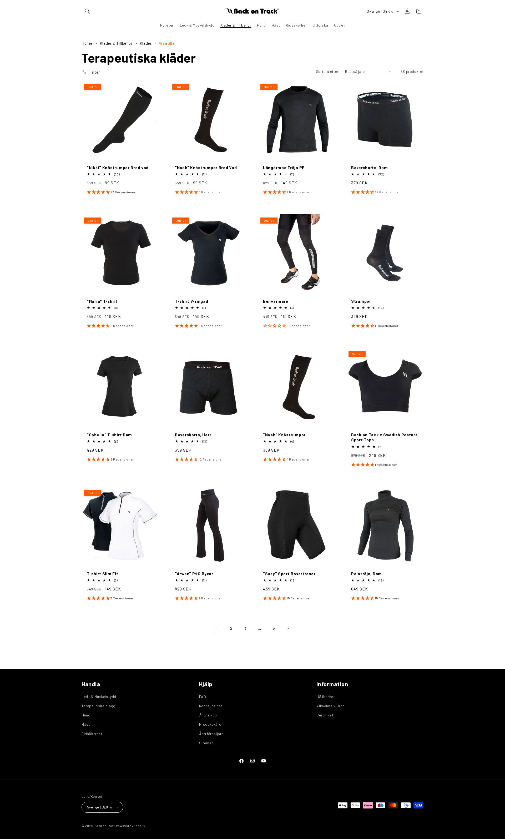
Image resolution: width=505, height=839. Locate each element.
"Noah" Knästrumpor (284, 434)
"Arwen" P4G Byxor (194, 573)
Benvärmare (275, 301)
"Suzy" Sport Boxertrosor (289, 573)
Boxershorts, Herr (193, 434)
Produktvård (210, 724)
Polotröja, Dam (366, 573)
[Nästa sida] (288, 628)
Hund (86, 715)
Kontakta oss (211, 706)
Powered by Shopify (130, 825)
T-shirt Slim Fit (102, 573)
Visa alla (166, 43)
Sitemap (206, 743)
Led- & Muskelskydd (99, 696)
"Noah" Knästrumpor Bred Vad (206, 167)
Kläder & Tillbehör (116, 43)
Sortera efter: (328, 71)
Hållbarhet (325, 696)
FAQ (202, 696)
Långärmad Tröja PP (284, 167)
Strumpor (361, 301)
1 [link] (217, 627)
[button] (87, 11)
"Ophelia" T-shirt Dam (109, 434)
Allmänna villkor (330, 706)
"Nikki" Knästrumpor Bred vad (118, 167)
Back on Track (105, 825)
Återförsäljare (211, 733)
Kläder (146, 43)
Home (87, 43)
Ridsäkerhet (92, 733)
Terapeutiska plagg (98, 706)
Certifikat (325, 715)
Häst (86, 724)
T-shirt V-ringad (191, 301)
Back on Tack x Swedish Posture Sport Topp (384, 437)
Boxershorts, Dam (369, 167)
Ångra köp (208, 715)
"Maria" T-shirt (102, 301)
